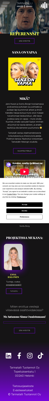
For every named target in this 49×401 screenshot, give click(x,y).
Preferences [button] (21, 197)
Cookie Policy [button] (12, 194)
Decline (24, 211)
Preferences (24, 217)
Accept (24, 205)
